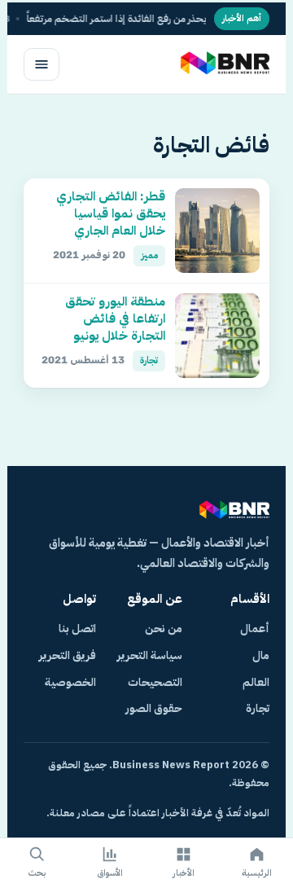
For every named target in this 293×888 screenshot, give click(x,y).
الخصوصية (70, 682)
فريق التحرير (67, 655)
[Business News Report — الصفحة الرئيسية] (223, 64)
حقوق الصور (153, 708)
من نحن (163, 628)
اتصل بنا (77, 628)
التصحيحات (155, 682)
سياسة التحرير (149, 655)
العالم (256, 682)
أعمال (254, 628)
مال (260, 655)
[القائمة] (41, 64)
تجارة (257, 708)
